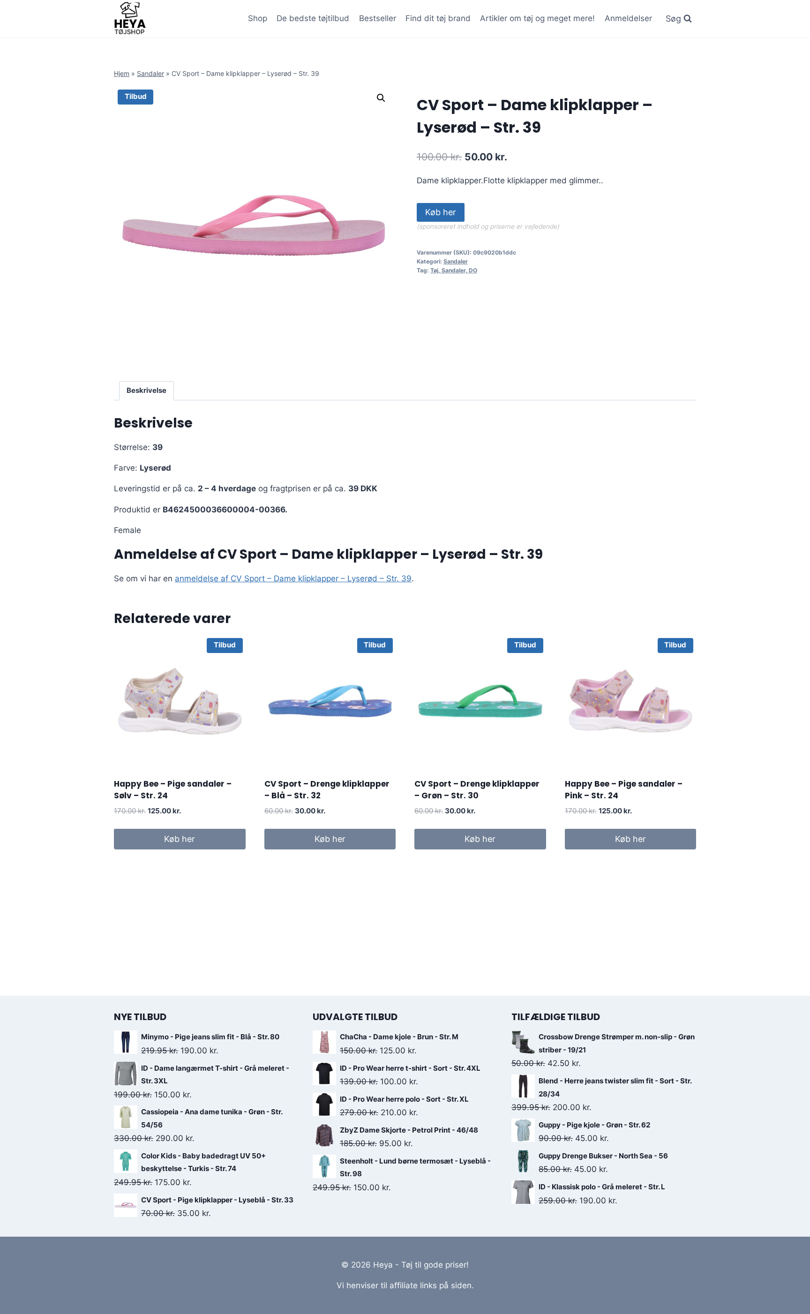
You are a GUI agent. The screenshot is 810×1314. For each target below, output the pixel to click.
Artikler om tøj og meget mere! (537, 18)
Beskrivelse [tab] (146, 390)
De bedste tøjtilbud (313, 18)
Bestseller (377, 18)
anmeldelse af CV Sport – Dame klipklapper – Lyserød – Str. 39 (293, 578)
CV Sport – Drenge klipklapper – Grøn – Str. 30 (477, 790)
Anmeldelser (628, 18)
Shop (257, 18)
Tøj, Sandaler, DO (453, 270)
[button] (381, 98)
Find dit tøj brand (438, 18)
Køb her (440, 212)
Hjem (121, 73)
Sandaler (150, 73)
